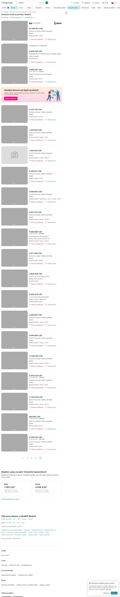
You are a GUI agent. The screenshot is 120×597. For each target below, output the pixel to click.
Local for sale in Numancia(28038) (39, 297)
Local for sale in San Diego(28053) (39, 276)
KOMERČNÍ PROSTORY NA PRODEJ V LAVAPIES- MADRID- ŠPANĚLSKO (45, 54)
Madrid (30, 12)
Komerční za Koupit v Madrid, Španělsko (40, 31)
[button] (40, 458)
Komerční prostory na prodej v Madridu (40, 74)
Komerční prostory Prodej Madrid (38, 236)
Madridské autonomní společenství (18, 12)
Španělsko (6, 12)
